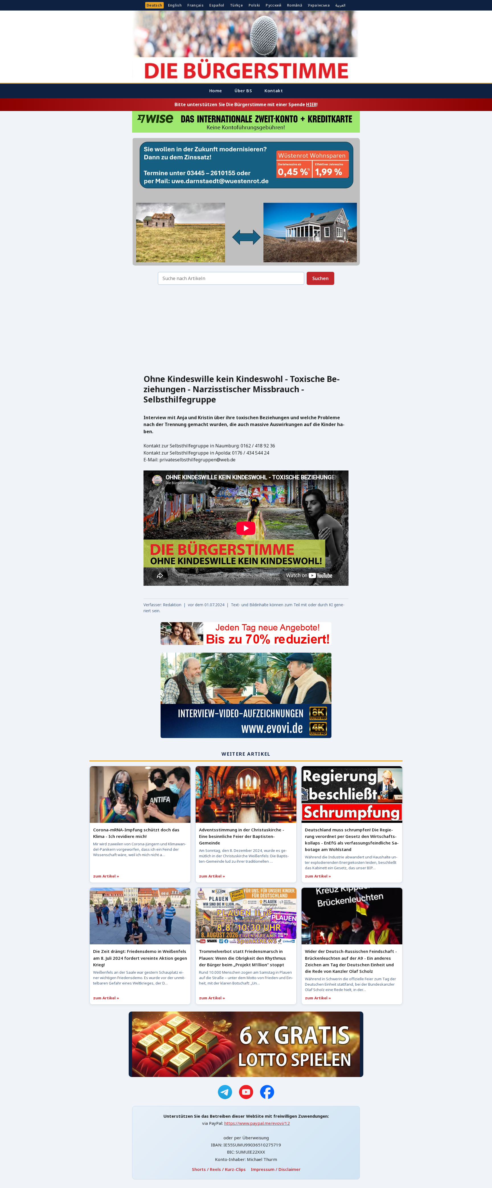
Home (215, 90)
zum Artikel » (106, 876)
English (175, 5)
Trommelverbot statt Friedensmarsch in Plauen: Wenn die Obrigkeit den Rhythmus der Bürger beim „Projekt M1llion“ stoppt (242, 957)
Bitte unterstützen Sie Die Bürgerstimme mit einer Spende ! (246, 104)
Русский (273, 5)
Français (195, 5)
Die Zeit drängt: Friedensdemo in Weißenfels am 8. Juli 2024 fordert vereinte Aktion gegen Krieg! (140, 957)
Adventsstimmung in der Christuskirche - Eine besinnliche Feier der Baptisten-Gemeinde (241, 836)
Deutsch (154, 5)
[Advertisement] (246, 331)
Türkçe (236, 5)
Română (294, 5)
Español (216, 5)
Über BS (243, 90)
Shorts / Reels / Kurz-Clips (219, 1169)
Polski (254, 5)
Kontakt (274, 90)
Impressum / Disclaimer (275, 1169)
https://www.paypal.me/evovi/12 (257, 1123)
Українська (319, 5)
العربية (340, 5)
